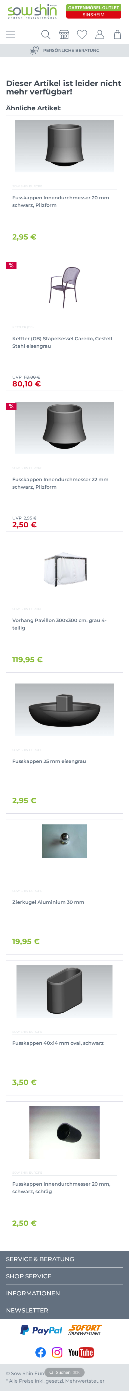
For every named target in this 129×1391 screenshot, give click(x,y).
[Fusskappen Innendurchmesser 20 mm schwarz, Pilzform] (65, 146)
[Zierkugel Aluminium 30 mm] (64, 850)
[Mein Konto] (99, 34)
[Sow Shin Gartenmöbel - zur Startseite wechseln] (32, 11)
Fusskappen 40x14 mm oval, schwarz (58, 1043)
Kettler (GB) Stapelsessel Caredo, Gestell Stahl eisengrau (62, 342)
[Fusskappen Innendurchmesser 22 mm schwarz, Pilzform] (65, 428)
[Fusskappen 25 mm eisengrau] (65, 710)
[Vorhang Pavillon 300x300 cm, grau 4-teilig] (64, 569)
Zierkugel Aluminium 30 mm (48, 902)
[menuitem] (9, 34)
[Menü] (9, 34)
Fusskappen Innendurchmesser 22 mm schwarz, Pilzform (60, 483)
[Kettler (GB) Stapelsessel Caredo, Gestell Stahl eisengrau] (64, 287)
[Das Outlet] (93, 11)
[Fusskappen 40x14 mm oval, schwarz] (64, 991)
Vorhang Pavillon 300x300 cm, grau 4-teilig (59, 624)
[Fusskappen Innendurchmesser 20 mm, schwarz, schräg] (64, 1132)
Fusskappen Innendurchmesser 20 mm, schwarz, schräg (61, 1187)
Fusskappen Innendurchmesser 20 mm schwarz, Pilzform (60, 201)
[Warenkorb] (117, 34)
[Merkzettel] (81, 34)
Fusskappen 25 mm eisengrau (49, 761)
